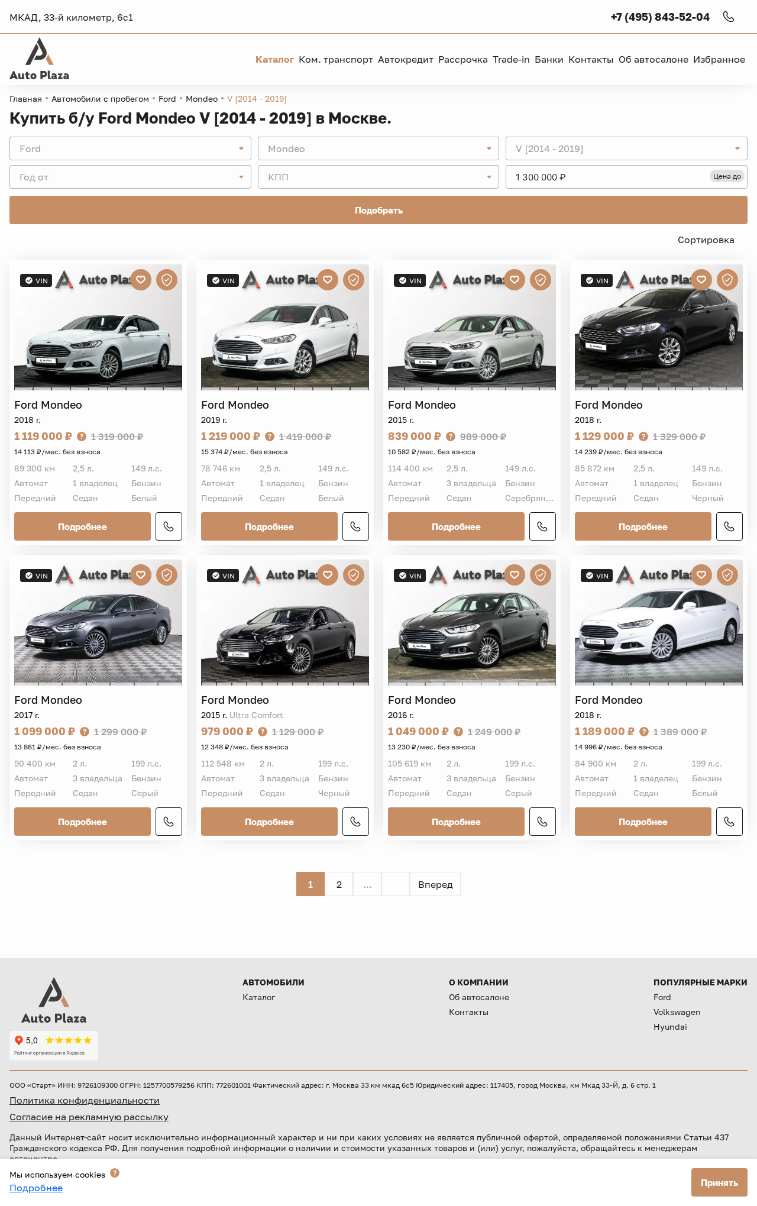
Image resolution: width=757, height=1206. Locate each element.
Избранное (719, 59)
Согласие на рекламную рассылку (89, 1117)
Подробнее (82, 526)
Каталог (258, 997)
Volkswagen (677, 1012)
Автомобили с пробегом (100, 98)
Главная (25, 98)
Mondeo (202, 98)
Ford (167, 98)
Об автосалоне (479, 997)
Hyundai (670, 1026)
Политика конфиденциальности (84, 1100)
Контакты (469, 1012)
